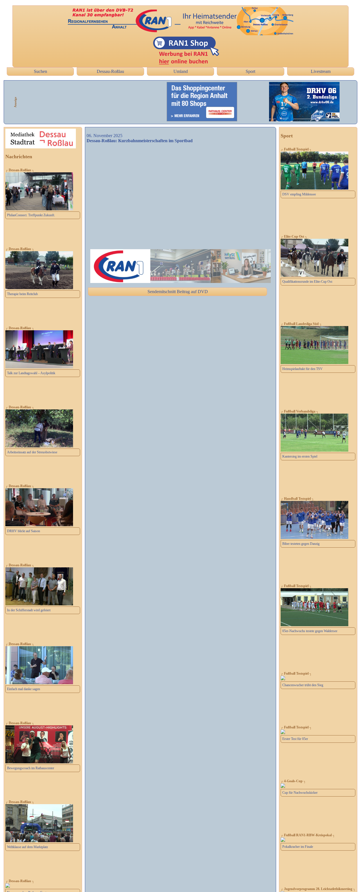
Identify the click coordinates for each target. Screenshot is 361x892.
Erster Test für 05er (295, 739)
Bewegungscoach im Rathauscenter (30, 768)
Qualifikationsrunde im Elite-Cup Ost (307, 282)
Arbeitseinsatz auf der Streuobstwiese (32, 452)
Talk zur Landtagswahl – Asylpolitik (31, 373)
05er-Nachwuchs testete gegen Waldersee (309, 631)
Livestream (321, 71)
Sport (250, 71)
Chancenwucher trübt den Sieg (302, 685)
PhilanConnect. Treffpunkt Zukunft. (31, 215)
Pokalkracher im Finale (297, 847)
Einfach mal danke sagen (23, 689)
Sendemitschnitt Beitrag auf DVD (178, 291)
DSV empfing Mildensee (299, 194)
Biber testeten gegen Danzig (301, 544)
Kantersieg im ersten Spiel (299, 456)
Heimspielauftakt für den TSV (302, 369)
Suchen (40, 71)
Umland (180, 71)
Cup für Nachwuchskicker (300, 793)
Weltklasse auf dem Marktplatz (27, 847)
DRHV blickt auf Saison (23, 531)
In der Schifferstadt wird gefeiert (28, 610)
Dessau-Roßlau (110, 71)
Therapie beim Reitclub (22, 294)
